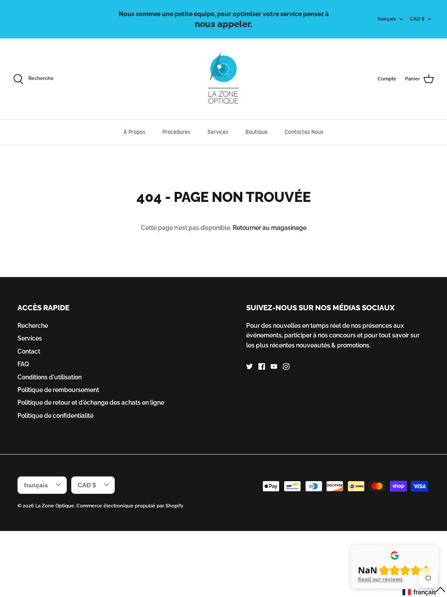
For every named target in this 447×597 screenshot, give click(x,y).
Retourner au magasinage (269, 227)
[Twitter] (249, 366)
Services (217, 132)
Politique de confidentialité (55, 415)
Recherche (32, 325)
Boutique (256, 132)
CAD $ (417, 18)
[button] (424, 592)
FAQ (23, 364)
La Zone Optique (54, 506)
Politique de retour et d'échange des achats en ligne (90, 402)
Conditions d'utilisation (49, 377)
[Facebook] (261, 366)
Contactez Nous (304, 132)
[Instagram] (286, 366)
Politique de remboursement (58, 389)
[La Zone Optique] (223, 79)
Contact (28, 351)
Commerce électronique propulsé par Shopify (129, 506)
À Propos (134, 132)
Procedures (176, 132)
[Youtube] (274, 366)
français (387, 18)
